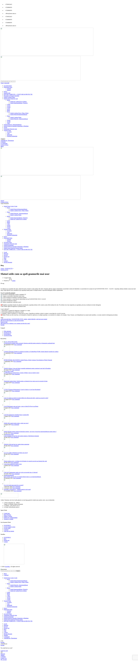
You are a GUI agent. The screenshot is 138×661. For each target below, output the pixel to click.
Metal (8, 110)
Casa (8, 133)
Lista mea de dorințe (9, 531)
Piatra (8, 116)
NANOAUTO (9, 268)
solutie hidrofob (32, 319)
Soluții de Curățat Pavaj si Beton (18, 101)
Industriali (9, 134)
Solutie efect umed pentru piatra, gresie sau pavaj (16, 423)
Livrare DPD (7, 528)
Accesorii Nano (8, 85)
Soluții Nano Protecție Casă (11, 98)
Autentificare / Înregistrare (10, 638)
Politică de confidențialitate (10, 517)
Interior (9, 90)
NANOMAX (7, 334)
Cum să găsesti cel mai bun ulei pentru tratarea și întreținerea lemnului (21, 436)
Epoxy (5, 91)
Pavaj (8, 111)
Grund (8, 107)
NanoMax (7, 566)
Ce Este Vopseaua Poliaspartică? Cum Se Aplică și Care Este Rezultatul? (22, 389)
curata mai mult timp (6, 319)
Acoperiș (9, 132)
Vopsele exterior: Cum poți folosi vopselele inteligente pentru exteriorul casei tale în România (27, 368)
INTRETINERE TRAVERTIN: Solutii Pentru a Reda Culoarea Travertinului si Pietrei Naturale (28, 360)
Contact (6, 541)
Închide (2, 325)
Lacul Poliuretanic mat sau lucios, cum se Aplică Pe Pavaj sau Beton (21, 406)
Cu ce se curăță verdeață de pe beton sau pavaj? (16, 452)
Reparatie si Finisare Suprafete (11, 95)
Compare (6, 529)
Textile (8, 121)
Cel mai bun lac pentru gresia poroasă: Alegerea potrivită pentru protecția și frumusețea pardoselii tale (29, 343)
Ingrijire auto (7, 93)
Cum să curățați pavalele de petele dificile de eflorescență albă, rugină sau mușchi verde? (26, 398)
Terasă (8, 120)
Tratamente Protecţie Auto (10, 129)
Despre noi (6, 540)
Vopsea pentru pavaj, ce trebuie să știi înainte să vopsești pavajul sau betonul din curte (25, 461)
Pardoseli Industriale (12, 136)
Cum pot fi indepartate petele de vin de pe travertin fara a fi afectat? (21, 472)
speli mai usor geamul (41, 319)
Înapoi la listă (4, 322)
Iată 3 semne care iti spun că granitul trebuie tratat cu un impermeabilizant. (22, 476)
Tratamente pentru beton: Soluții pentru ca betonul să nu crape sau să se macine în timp (25, 381)
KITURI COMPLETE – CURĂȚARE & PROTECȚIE (18, 94)
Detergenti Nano (8, 87)
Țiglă (8, 123)
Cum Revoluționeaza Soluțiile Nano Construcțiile (16, 414)
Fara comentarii (18, 344)
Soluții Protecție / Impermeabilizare (19, 119)
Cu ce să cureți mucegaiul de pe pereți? (13, 485)
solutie (25, 319)
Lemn (8, 108)
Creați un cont (4, 650)
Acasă (2, 268)
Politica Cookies (8, 516)
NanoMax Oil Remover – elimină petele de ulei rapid (17, 489)
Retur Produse (7, 514)
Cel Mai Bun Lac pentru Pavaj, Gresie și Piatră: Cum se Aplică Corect (21, 372)
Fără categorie (7, 331)
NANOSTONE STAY (17, 319)
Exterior (9, 88)
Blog (5, 539)
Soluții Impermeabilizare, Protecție (19, 103)
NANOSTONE (8, 335)
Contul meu (7, 513)
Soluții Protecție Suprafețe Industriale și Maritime (16, 126)
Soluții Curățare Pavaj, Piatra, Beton (19, 113)
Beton (8, 100)
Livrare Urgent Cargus (9, 527)
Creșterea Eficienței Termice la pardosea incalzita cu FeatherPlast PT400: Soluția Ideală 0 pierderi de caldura (31, 351)
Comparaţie (7, 636)
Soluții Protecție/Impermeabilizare (18, 114)
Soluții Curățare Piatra (9, 97)
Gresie (8, 106)
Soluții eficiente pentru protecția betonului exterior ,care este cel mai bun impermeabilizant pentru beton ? (30, 431)
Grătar (8, 104)
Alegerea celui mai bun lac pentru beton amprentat (16, 444)
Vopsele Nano (7, 130)
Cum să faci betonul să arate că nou (13, 464)
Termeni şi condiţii (8, 519)
